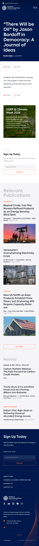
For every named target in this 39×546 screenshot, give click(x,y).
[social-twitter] (4, 504)
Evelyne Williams (29, 311)
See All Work (20, 347)
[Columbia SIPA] (10, 3)
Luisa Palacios (26, 218)
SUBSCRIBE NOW (9, 451)
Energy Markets (7, 201)
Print (18, 66)
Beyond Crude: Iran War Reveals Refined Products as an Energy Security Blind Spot (18, 210)
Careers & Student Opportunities (17, 480)
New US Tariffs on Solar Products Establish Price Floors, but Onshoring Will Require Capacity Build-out (18, 301)
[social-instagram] (13, 504)
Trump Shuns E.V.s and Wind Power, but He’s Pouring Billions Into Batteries (18, 389)
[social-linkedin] (9, 504)
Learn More (19, 133)
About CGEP (8, 476)
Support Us (8, 483)
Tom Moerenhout (24, 396)
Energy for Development (10, 407)
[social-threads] (17, 504)
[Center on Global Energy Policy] (11, 8)
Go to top (19, 535)
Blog (4, 311)
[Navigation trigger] (35, 7)
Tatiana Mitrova (17, 218)
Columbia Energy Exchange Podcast (13, 419)
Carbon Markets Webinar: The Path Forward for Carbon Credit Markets (19, 371)
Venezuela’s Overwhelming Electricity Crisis (18, 253)
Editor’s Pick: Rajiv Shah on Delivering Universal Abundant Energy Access (17, 413)
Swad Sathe (19, 311)
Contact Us (8, 487)
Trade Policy (6, 291)
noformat (7, 540)
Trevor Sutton (12, 311)
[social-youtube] (22, 504)
